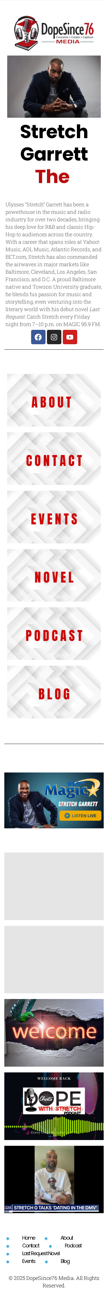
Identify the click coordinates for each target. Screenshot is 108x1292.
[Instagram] (54, 337)
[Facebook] (38, 337)
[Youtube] (70, 337)
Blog (65, 1261)
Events (28, 1261)
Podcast (73, 1245)
